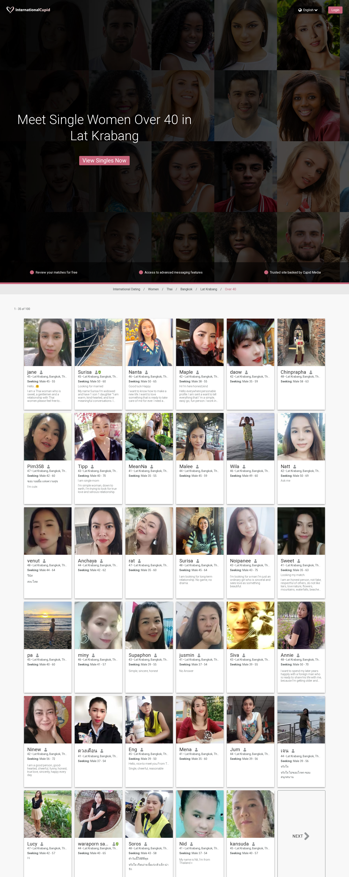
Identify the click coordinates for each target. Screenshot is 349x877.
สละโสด (32, 581)
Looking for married (90, 386)
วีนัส (30, 575)
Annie (287, 655)
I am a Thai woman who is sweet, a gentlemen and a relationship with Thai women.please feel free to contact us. (44, 396)
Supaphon (140, 655)
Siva (234, 655)
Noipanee (240, 561)
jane (32, 372)
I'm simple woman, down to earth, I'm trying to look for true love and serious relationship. (97, 489)
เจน (284, 751)
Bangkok (186, 289)
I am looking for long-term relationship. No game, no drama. (195, 580)
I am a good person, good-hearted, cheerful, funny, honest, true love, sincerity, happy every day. (47, 770)
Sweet (287, 561)
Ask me (285, 480)
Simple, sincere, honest (143, 671)
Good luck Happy (140, 386)
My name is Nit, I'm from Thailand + (194, 861)
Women (153, 289)
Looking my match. (293, 575)
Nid (183, 844)
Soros (135, 844)
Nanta (135, 372)
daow (236, 372)
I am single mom (88, 480)
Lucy (32, 844)
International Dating (126, 289)
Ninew (34, 749)
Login (335, 10)
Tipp (83, 466)
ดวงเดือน (87, 751)
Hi (28, 858)
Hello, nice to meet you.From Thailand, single (149, 763)
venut (33, 561)
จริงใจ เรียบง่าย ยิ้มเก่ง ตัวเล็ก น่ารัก (148, 867)
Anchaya (87, 561)
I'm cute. (32, 486)
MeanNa (138, 466)
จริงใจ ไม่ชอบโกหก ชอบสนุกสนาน (295, 775)
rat (132, 561)
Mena (185, 749)
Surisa (85, 372)
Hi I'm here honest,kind (193, 386)
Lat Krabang (208, 289)
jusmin (186, 655)
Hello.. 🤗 (33, 386)
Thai (169, 289)
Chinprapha (293, 372)
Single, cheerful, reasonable (146, 768)
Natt (285, 466)
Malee (186, 466)
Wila (234, 466)
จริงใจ (284, 766)
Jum (235, 749)
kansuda (239, 844)
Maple (186, 372)
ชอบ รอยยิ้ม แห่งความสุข (42, 481)
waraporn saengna (93, 844)
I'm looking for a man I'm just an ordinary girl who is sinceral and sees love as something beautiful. (250, 581)
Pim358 (35, 466)
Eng (133, 749)
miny (83, 655)
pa (30, 655)
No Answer (186, 671)
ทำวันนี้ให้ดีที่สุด (138, 858)
